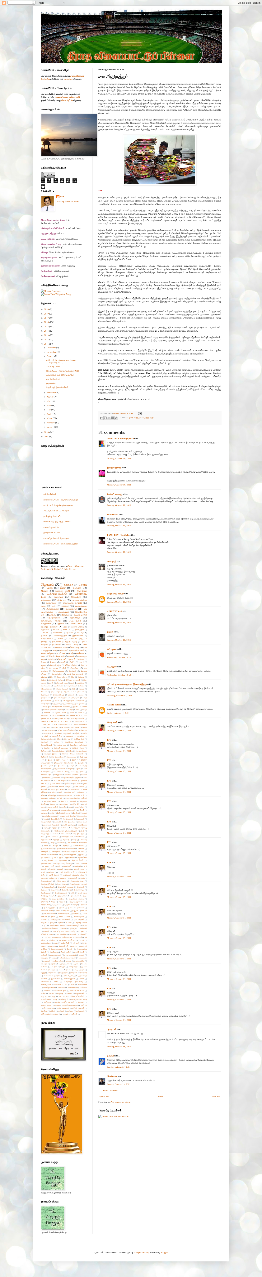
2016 (46, 322)
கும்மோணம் (58, 686)
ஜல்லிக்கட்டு (70, 857)
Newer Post (104, 1096)
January (50, 426)
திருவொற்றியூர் (58, 695)
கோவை (53, 662)
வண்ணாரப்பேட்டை (61, 984)
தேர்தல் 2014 (45, 905)
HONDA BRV (45, 724)
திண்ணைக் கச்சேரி (72, 602)
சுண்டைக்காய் (78, 845)
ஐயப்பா (67, 783)
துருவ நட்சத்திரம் (58, 899)
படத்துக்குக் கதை (80, 922)
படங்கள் (69, 922)
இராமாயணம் (78, 635)
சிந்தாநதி (56, 840)
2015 (46, 326)
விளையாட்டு (63, 611)
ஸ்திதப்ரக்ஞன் (49, 1008)
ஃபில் (60, 730)
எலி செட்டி (46, 777)
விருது (55, 999)
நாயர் (53, 916)
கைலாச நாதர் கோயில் (68, 816)
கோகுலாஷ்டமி (72, 686)
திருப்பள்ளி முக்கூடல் (65, 887)
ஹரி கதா (70, 1011)
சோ (60, 854)
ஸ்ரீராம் (52, 1011)
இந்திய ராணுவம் (62, 760)
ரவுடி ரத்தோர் (79, 970)
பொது (50, 587)
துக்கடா (44, 635)
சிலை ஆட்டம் (67, 100)
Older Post (215, 1096)
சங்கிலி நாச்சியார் (68, 825)
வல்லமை (84, 987)
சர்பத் (82, 831)
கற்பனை (81, 792)
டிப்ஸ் (52, 866)
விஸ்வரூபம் (64, 999)
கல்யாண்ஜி (52, 795)
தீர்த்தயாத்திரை (71, 665)
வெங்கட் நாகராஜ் (114, 494)
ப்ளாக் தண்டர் (66, 952)
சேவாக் (43, 854)
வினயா (81, 712)
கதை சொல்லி (79, 786)
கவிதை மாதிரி (80, 614)
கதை (55, 650)
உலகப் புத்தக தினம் (77, 772)
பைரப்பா (74, 946)
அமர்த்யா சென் (79, 739)
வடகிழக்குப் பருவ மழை (73, 981)
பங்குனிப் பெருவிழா (48, 922)
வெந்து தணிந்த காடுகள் (64, 1002)
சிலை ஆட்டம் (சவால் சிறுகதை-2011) (62, 370)
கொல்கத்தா (82, 816)
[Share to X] (109, 418)
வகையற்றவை (81, 605)
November (52, 351)
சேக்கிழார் (44, 851)
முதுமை (75, 706)
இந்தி (50, 760)
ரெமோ (81, 978)
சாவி (42, 837)
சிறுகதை (68, 584)
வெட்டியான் (48, 1002)
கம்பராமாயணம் (47, 638)
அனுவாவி (69, 736)
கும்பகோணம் (46, 686)
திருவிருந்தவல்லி (61, 893)
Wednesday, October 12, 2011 (120, 657)
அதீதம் (43, 680)
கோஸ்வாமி (80, 819)
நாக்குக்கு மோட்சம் (52, 516)
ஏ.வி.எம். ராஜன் (59, 780)
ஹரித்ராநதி (80, 1011)
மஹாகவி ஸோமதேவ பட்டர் (53, 961)
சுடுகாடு (65, 845)
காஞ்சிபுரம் (81, 683)
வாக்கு (43, 993)
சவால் (81, 662)
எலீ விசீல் (57, 777)
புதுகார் (81, 940)
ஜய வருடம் (45, 857)
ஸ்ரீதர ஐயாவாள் (63, 1008)
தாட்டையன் (53, 878)
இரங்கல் (65, 614)
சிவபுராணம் (72, 842)
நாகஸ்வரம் (56, 644)
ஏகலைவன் (73, 780)
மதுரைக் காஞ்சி (70, 955)
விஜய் (54, 996)
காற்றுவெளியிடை (50, 801)
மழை (43, 656)
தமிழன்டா (51, 872)
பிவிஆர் (79, 937)
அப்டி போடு (75, 620)
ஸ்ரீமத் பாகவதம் (78, 1008)
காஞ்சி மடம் (80, 795)
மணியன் (44, 955)
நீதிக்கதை (80, 653)
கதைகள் (44, 789)
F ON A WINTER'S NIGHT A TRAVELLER (56, 721)
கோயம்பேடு (55, 819)
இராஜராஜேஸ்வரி (114, 467)
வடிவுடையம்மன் (60, 712)
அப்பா (59, 739)
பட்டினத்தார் (75, 668)
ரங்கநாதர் (51, 970)
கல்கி (43, 795)
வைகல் (57, 1005)
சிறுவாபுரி (66, 840)
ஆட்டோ (70, 751)
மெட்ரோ (84, 706)
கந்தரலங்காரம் (73, 789)
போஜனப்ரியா (57, 674)
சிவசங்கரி (61, 842)
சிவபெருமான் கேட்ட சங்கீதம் (56, 510)
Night (48, 727)
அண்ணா (81, 677)
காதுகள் (44, 798)
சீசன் (46, 845)
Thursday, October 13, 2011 (119, 695)
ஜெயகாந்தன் (82, 857)
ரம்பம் (61, 970)
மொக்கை (45, 632)
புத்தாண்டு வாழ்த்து (69, 704)
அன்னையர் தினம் (47, 739)
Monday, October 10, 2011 (119, 458)
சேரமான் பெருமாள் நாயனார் (73, 851)
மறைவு (54, 958)
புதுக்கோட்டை (46, 943)
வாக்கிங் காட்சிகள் (77, 990)
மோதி (84, 710)
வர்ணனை (61, 987)
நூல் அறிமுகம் (79, 919)
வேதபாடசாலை (46, 1005)
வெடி (85, 999)
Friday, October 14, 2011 (118, 712)
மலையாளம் (83, 958)
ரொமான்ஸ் (45, 981)
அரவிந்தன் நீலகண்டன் (74, 742)
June (49, 405)
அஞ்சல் (76, 733)
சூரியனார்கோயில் (47, 848)
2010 (46, 432)
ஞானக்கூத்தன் (46, 863)
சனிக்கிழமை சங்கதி (51, 620)
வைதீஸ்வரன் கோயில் (70, 1005)
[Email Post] (139, 413)
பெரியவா (52, 946)
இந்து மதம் (62, 659)
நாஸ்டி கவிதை (64, 916)
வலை (43, 605)
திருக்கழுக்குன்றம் (77, 881)
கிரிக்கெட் (67, 629)
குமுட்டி (63, 807)
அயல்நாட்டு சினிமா (56, 680)
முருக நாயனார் (64, 964)
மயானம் (81, 955)
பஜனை (60, 922)
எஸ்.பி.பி (56, 629)
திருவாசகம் (55, 890)
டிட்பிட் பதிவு (61, 653)
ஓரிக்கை (52, 786)
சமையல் (60, 638)
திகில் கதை (61, 881)
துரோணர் (44, 902)
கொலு (43, 662)
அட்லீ (46, 736)
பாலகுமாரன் (45, 704)
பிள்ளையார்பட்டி (68, 937)
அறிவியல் (45, 629)
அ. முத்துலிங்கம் (70, 730)
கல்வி (72, 683)
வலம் (72, 712)
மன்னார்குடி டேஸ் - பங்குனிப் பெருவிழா (61, 499)
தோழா (75, 905)
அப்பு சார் (67, 739)
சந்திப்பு (72, 662)
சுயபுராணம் (46, 623)
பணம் (62, 925)
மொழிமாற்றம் (73, 967)
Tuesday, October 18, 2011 (119, 1046)
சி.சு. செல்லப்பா (52, 837)
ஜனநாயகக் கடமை (52, 532)
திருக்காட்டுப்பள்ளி (47, 884)
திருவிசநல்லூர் (46, 893)
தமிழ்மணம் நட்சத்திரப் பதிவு (64, 641)
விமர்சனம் (61, 599)
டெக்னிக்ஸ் (67, 866)
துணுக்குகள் (62, 896)
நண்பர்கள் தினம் (47, 910)
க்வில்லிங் (57, 822)
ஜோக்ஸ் (60, 623)
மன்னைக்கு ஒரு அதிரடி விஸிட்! (60, 374)
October (50, 356)
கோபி (46, 819)
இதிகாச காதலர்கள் (73, 680)
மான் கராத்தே (79, 961)
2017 (46, 317)
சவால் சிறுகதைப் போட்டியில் (68, 97)
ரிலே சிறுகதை (69, 976)
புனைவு (83, 584)
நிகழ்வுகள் (75, 698)
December (51, 347)
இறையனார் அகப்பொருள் (63, 763)
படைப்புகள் (54, 925)
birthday (55, 727)
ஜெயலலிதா (63, 860)
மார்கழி (53, 964)
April (49, 413)
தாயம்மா (63, 878)
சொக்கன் (52, 854)
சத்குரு (46, 828)
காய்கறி (59, 798)
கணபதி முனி (62, 590)
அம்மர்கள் (44, 742)
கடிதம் (69, 786)
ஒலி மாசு (76, 783)
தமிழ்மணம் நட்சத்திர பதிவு (73, 875)
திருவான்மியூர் (79, 890)
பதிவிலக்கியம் (50, 494)
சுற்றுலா (81, 689)
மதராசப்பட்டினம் (55, 955)
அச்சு (72, 677)
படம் (53, 605)
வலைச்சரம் (57, 632)
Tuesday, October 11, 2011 (119, 505)
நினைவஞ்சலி (79, 916)
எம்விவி (84, 774)
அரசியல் (69, 632)
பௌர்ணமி (54, 952)
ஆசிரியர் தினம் (78, 748)
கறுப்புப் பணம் (70, 792)
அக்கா (58, 733)
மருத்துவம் (45, 958)
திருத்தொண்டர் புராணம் (78, 884)
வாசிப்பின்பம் (76, 623)
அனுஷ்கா (80, 736)
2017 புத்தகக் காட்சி (78, 718)
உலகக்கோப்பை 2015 (61, 772)
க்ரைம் (62, 662)
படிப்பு (45, 925)
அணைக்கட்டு (57, 736)
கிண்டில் (73, 801)
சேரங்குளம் (56, 851)
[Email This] (102, 418)
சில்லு (52, 842)
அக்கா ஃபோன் (62, 677)
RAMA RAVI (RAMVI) (118, 535)
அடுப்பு (84, 733)
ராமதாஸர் (83, 973)
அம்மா (56, 742)
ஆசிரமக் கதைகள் (61, 748)
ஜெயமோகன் (49, 860)
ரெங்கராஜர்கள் (69, 978)
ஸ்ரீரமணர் (44, 715)
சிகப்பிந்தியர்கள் (67, 837)
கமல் (60, 792)
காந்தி (51, 798)
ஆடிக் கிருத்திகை (58, 751)
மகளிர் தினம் (79, 952)
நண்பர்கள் (80, 908)
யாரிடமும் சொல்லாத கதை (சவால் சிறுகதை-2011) (61, 361)
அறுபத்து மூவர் (61, 745)
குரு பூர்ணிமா (80, 807)
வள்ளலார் (47, 990)
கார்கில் (84, 798)
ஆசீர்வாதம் (45, 751)
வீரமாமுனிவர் (76, 999)
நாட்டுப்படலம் (45, 698)
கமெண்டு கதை (61, 683)
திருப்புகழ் (80, 887)
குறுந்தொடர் (71, 608)
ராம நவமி (73, 973)
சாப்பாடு (80, 632)
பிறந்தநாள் (56, 704)
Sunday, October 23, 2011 (118, 1066)
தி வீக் (82, 878)
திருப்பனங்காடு (49, 887)
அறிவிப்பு (51, 659)
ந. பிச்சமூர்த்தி (49, 908)
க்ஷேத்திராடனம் (46, 689)
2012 (46, 339)
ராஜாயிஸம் (52, 973)
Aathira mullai (114, 704)
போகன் (69, 949)
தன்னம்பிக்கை (79, 869)
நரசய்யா (84, 910)
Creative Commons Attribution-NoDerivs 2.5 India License (62, 567)
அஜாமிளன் (67, 733)
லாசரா (56, 981)
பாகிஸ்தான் (83, 928)
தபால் (43, 872)
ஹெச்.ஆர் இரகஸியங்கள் (57, 387)
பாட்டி (73, 931)
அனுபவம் (47, 584)
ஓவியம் (72, 659)
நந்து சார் (66, 910)
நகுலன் (61, 908)
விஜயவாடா (45, 996)
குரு (70, 807)
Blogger (164, 1252)
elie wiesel (64, 727)
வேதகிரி (81, 1002)
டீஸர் (58, 866)
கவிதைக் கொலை (65, 795)
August (50, 396)
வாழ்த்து (60, 993)
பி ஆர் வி (46, 937)
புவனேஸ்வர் (65, 943)
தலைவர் (44, 878)
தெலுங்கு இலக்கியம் (76, 902)
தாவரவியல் (73, 878)
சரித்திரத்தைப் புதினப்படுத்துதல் (65, 831)
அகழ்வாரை (83, 730)
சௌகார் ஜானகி (70, 854)
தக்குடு (110, 1055)
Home (160, 1096)
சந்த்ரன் (54, 828)
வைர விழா (68, 78)
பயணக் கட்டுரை (79, 599)
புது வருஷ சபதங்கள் (67, 940)
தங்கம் (60, 869)
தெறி (53, 902)
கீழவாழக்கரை (63, 804)
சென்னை (81, 848)
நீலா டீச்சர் (53, 668)
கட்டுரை (129, 417)
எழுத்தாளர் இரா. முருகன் (72, 777)
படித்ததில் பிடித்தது (141, 417)
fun (72, 727)
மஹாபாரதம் (75, 617)
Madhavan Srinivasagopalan (120, 438)
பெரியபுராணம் (58, 671)
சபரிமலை (64, 828)
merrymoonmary (141, 1252)
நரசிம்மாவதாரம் (49, 913)
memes (84, 727)
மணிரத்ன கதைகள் (75, 674)
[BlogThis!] (105, 418)
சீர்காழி (55, 845)
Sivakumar (112, 1076)
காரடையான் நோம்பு (72, 798)
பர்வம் (57, 700)
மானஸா (65, 605)
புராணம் (82, 704)
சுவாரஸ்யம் (58, 596)
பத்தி (152, 417)
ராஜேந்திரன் (63, 973)
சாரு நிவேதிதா (78, 834)
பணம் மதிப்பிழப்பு (73, 925)
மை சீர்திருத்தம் (53, 379)
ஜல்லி (61, 857)
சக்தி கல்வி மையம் (115, 593)
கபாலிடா (53, 792)
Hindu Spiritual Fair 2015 (62, 724)
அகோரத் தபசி (48, 733)
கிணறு (63, 801)
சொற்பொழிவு (55, 665)
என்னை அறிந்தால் (71, 774)
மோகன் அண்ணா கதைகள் (53, 710)
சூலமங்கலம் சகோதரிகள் (66, 848)
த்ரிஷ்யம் (84, 905)
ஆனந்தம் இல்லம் (51, 754)
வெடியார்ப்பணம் (53, 366)
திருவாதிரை (66, 890)
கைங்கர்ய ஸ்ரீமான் (50, 816)
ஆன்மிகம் (82, 590)
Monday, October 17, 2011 (119, 730)
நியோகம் (44, 919)
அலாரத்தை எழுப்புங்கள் (78, 745)
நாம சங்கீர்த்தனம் (61, 698)
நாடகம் (81, 695)
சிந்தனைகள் (45, 840)
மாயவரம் (44, 964)
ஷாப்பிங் (84, 1005)
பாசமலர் (46, 931)
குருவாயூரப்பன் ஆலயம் (49, 810)
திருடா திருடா (62, 884)
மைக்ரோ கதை (72, 644)
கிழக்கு (52, 804)
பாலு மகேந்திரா (61, 934)
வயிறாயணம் (82, 984)
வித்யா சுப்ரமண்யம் (77, 996)
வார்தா (51, 993)
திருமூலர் (44, 890)
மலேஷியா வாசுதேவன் (68, 958)
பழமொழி (72, 928)
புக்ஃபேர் (52, 940)
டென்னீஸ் (77, 866)
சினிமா (44, 590)
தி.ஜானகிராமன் (46, 881)
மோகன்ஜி (69, 710)
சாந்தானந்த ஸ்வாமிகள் (49, 834)
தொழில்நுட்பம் (54, 617)
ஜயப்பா (54, 857)
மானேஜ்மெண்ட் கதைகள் (61, 706)
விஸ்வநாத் (111, 561)
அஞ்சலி (71, 656)
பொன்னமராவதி (57, 949)
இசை (63, 587)
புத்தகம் (52, 614)
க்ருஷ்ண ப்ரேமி (46, 822)
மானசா (68, 961)
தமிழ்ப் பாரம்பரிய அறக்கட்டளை (62, 692)
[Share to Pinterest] (116, 418)
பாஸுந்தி (73, 934)
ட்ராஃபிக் (52, 869)
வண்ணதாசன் (46, 984)
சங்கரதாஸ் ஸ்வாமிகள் (51, 825)
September (52, 392)
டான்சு (84, 863)
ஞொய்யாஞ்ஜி (67, 863)
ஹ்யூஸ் (74, 1014)
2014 (46, 330)
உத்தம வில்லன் (59, 769)
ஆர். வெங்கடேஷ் (57, 757)
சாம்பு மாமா (65, 834)
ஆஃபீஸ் (46, 748)
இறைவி (81, 763)
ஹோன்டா (66, 1014)
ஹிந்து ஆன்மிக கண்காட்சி (50, 1014)
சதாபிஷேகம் (82, 825)
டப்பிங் (77, 863)
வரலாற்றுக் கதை (49, 987)
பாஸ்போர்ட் (83, 934)
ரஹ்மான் (47, 712)
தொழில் (67, 905)
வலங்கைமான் (73, 987)
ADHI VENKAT (114, 611)
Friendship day (79, 721)
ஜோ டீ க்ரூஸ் (77, 860)
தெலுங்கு (62, 902)
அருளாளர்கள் (52, 608)
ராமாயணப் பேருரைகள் (52, 976)
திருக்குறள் (45, 695)
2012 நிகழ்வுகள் (57, 715)
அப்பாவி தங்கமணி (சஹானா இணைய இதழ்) (127, 684)
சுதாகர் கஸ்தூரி (47, 653)
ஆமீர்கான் (44, 757)
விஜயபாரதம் (79, 993)
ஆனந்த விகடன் (81, 751)
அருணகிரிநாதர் (46, 745)
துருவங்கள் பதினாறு (76, 899)
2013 (46, 335)
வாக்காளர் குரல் (60, 990)
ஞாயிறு (56, 863)
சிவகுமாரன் (112, 722)
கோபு (82, 686)
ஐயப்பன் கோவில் (56, 783)
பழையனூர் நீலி (68, 700)
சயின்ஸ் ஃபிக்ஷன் (77, 650)
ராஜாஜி (43, 973)
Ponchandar (112, 514)
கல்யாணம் (64, 650)
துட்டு (72, 893)
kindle (77, 727)
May (49, 409)
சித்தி (74, 689)
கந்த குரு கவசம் (57, 789)
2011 (46, 343)
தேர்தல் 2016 (57, 905)
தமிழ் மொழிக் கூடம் (66, 872)
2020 (46, 309)
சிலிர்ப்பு (75, 840)
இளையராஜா (75, 647)
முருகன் (75, 964)
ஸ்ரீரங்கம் (44, 1011)
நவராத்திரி (79, 629)
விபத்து (44, 677)
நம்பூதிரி (75, 910)
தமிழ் (71, 653)
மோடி (78, 710)
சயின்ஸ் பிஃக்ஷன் (62, 689)
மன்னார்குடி (46, 599)
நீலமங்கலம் (66, 919)
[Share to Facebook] (113, 418)
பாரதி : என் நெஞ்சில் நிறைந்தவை (58, 505)
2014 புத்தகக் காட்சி (73, 715)
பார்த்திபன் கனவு (47, 934)
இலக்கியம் (61, 766)
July (49, 400)
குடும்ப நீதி (75, 804)
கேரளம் (84, 813)
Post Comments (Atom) (120, 1101)
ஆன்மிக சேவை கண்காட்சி (72, 754)
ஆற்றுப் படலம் (72, 757)
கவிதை (81, 659)
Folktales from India (56, 656)
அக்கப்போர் (76, 596)
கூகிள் (52, 813)
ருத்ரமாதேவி (55, 978)
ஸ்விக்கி (61, 1011)
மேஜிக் (62, 967)
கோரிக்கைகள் (68, 819)
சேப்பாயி (44, 692)
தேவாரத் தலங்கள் (49, 626)
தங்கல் (68, 869)
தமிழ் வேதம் (54, 875)
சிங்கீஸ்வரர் (80, 837)
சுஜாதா (44, 665)
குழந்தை (44, 813)
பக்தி (64, 668)
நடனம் (70, 908)
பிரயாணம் (56, 937)
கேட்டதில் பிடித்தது (63, 813)
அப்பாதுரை (112, 649)
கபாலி (51, 683)
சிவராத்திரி (83, 842)
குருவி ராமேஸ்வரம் (68, 810)
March (50, 418)
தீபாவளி (71, 695)
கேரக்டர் (76, 813)
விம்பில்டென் (45, 999)
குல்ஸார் (81, 810)
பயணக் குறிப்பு (77, 627)
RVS (109, 739)
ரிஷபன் (110, 631)
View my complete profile (67, 201)
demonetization (61, 647)
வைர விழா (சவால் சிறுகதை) (56, 538)
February (51, 422)
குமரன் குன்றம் (53, 807)
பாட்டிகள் (81, 931)
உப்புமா (70, 769)
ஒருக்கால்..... (52, 383)
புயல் (56, 943)
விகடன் (69, 993)
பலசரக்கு (63, 928)
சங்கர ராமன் (82, 822)
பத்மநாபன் (111, 1029)
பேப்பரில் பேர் (63, 946)
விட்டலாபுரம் (63, 996)
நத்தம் (58, 910)
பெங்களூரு (45, 706)
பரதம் (85, 925)
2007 (46, 436)
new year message (49, 730)
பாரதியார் (80, 700)
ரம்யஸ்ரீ (68, 970)
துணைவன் (75, 896)
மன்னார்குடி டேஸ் (51, 527)
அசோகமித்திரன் (60, 635)
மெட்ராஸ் (54, 967)
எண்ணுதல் (58, 774)
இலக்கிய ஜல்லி (47, 766)
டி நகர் (45, 866)
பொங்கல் (72, 671)
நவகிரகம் (76, 913)
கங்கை (61, 786)
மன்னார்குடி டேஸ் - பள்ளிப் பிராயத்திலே (61, 543)
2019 (46, 313)
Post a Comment (110, 1090)
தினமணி (80, 692)
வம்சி (73, 984)
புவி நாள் (76, 943)
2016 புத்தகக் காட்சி (61, 718)
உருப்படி (78, 769)
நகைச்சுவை (51, 602)
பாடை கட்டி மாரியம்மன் (60, 931)
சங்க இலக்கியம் (69, 822)
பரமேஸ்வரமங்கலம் (50, 928)
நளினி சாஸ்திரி (63, 913)
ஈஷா (72, 766)
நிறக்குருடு (54, 919)
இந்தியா (75, 760)
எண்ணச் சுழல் (46, 774)
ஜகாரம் (81, 854)
